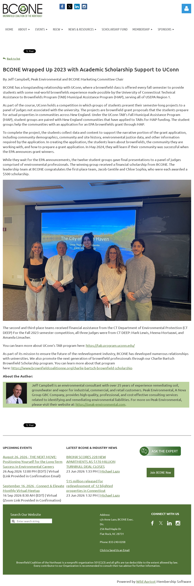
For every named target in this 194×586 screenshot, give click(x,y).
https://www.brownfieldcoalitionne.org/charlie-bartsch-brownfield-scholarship (71, 368)
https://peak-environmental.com (100, 404)
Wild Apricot (146, 581)
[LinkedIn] (77, 6)
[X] (69, 6)
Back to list (13, 58)
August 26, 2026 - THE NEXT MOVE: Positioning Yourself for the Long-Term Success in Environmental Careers (33, 461)
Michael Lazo (110, 471)
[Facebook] (62, 6)
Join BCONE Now (160, 472)
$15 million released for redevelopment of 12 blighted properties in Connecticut (89, 485)
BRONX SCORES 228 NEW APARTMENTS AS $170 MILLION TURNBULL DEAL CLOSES (90, 461)
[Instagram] (84, 6)
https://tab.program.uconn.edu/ (110, 345)
